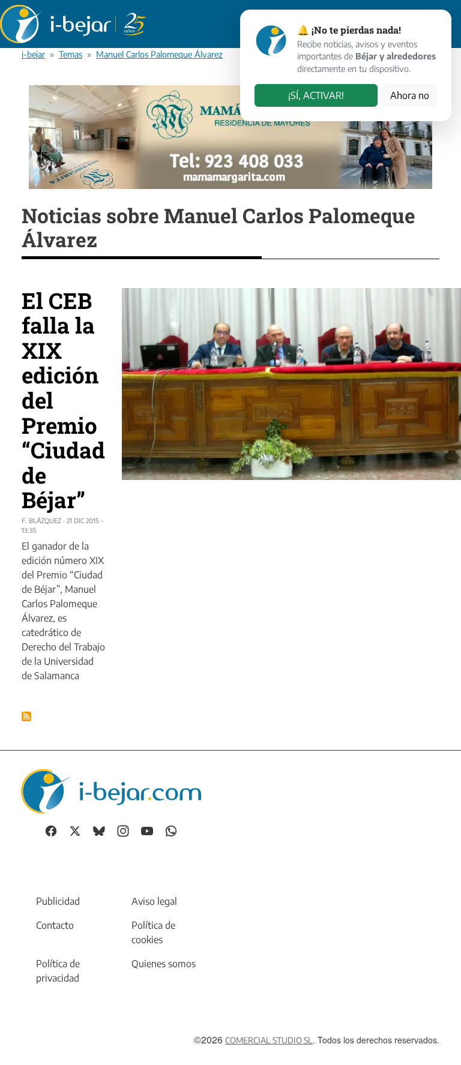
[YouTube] (147, 829)
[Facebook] (51, 829)
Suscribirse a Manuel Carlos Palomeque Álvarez (26, 716)
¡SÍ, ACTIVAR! (316, 95)
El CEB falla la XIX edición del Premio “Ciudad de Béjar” (63, 400)
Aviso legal (154, 901)
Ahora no (409, 95)
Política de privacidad (58, 971)
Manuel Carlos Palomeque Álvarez (159, 54)
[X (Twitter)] (75, 829)
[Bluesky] (99, 829)
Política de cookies (153, 932)
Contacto (55, 925)
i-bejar (33, 54)
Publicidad (58, 901)
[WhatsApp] (171, 829)
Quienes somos (163, 964)
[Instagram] (123, 829)
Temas (70, 54)
